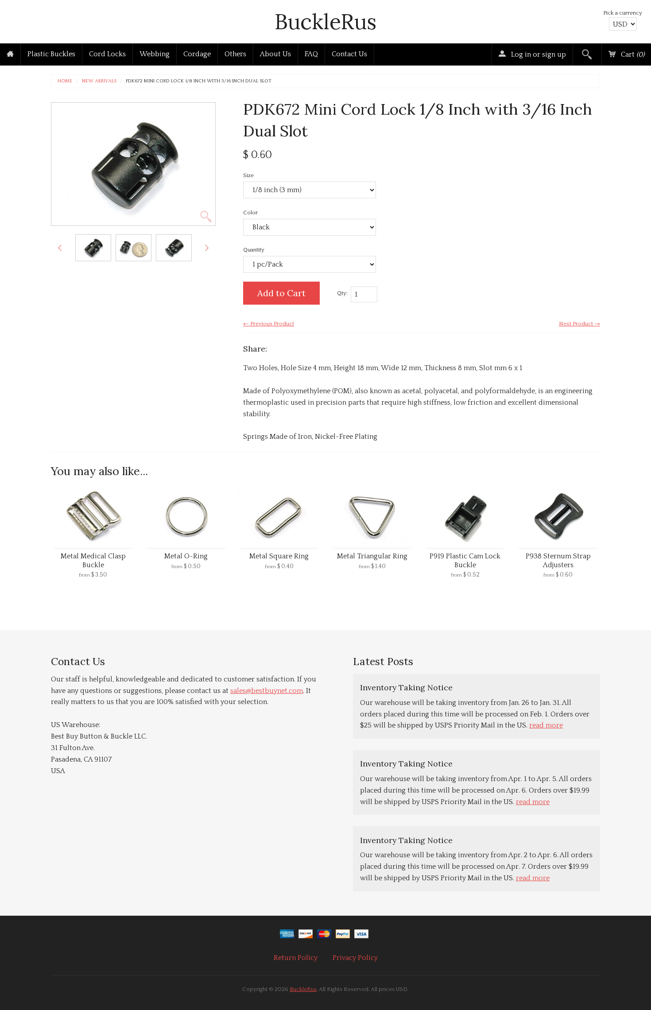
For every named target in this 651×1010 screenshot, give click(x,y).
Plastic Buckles (51, 54)
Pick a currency (622, 13)
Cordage (197, 54)
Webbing (155, 54)
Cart (631, 54)
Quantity (253, 250)
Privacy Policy (355, 958)
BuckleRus (325, 21)
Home (65, 81)
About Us (275, 54)
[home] (10, 54)
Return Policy (296, 958)
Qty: (342, 293)
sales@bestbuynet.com (266, 691)
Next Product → (579, 324)
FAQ (311, 54)
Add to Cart (281, 292)
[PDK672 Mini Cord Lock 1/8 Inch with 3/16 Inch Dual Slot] (93, 247)
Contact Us (349, 54)
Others (235, 54)
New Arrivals (99, 81)
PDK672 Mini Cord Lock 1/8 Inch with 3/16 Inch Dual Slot (198, 81)
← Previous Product (268, 324)
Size (248, 175)
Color (250, 212)
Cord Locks (107, 54)
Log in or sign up (537, 54)
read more (546, 725)
